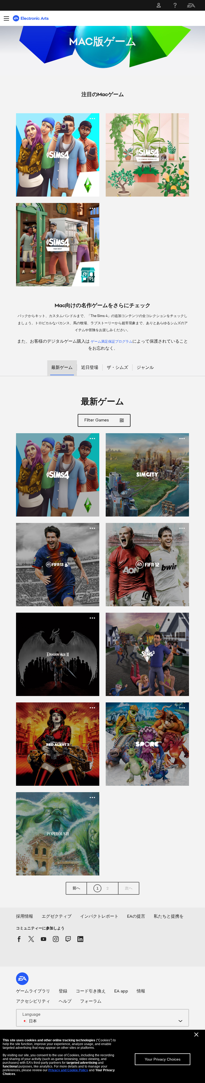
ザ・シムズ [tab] (117, 367)
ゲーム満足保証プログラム (111, 341)
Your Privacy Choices (162, 1059)
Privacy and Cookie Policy (68, 1070)
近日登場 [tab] (89, 367)
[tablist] (102, 368)
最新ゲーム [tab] (62, 367)
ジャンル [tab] (145, 367)
